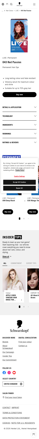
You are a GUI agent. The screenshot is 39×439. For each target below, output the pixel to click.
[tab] (19, 218)
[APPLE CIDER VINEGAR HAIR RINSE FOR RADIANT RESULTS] (14, 285)
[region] (19, 175)
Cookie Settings (19, 176)
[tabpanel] (19, 288)
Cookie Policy (20, 170)
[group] (19, 35)
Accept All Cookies (19, 182)
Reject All (19, 188)
